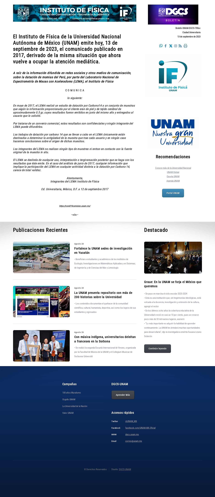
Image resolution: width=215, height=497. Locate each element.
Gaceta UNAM (173, 176)
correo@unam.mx (133, 441)
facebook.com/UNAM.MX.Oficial (140, 427)
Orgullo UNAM (68, 399)
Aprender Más (123, 395)
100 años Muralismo (71, 392)
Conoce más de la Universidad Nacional (173, 168)
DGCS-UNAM (125, 469)
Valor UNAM (68, 413)
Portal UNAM (173, 193)
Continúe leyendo (158, 348)
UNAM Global (173, 172)
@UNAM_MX (131, 421)
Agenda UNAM (173, 180)
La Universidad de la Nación (74, 406)
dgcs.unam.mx (132, 434)
